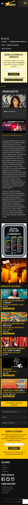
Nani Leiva (21, 499)
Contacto (5, 493)
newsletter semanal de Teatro (14, 80)
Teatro (5, 469)
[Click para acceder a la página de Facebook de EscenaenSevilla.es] (2, 39)
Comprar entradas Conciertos (18, 41)
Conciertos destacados (10, 286)
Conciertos (6, 467)
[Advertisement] (14, 22)
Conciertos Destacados (13, 45)
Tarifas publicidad (8, 489)
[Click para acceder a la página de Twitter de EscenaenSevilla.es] (5, 39)
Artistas (3, 86)
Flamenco (5, 471)
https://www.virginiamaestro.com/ (12, 135)
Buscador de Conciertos (9, 411)
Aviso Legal (6, 491)
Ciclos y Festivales (6, 48)
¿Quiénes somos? (8, 487)
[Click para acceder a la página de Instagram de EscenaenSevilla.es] (8, 39)
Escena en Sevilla (10, 3)
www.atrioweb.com (21, 501)
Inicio (4, 465)
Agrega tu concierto (8, 422)
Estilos (3, 45)
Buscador (4, 41)
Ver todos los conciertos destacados (14, 404)
